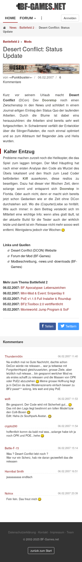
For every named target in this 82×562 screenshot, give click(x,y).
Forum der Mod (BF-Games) (31, 256)
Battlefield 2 (27, 27)
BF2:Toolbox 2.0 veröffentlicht (42, 304)
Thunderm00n (14, 356)
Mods (28, 41)
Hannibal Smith (14, 471)
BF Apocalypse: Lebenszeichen (43, 287)
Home (10, 18)
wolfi (7, 399)
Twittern (70, 326)
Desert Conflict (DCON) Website (34, 250)
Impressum (57, 532)
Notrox (9, 493)
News (13, 27)
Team (70, 532)
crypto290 (11, 426)
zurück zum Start (41, 551)
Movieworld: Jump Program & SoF (45, 309)
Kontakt (43, 532)
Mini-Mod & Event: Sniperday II (42, 293)
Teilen (48, 326)
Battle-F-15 (12, 448)
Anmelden (70, 18)
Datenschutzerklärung (22, 532)
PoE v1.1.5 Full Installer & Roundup (46, 298)
